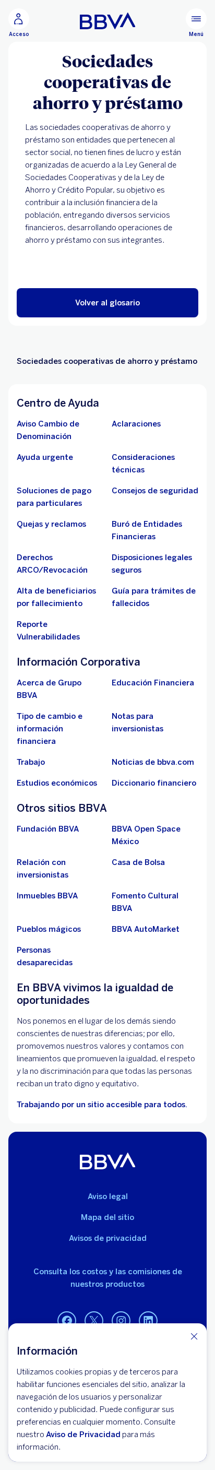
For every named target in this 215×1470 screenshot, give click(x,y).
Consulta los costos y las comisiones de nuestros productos (107, 1278)
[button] (107, 302)
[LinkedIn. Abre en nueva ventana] (148, 1321)
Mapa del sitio (107, 1217)
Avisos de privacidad (108, 1238)
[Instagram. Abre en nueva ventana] (121, 1321)
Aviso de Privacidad (83, 1434)
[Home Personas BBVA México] (108, 21)
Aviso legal (108, 1196)
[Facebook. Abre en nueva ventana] (66, 1321)
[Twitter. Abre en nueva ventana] (94, 1321)
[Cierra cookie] (194, 1336)
